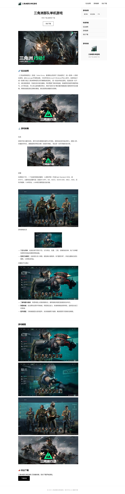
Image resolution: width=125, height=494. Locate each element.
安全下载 (104, 3)
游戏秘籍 (96, 3)
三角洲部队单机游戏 (29, 4)
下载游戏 (24, 478)
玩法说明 (88, 3)
